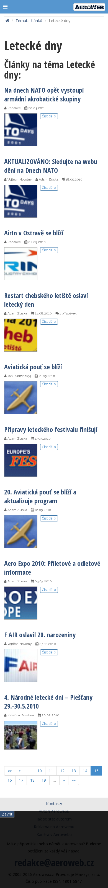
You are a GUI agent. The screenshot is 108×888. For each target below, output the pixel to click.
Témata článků (29, 20)
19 (44, 780)
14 (85, 770)
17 (21, 780)
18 (32, 780)
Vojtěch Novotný (19, 179)
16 (9, 780)
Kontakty (54, 803)
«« (10, 770)
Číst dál (48, 116)
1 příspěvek (68, 313)
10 (39, 770)
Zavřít (7, 814)
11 (51, 770)
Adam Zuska (48, 179)
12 (62, 770)
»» (74, 780)
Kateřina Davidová (20, 715)
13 (73, 770)
